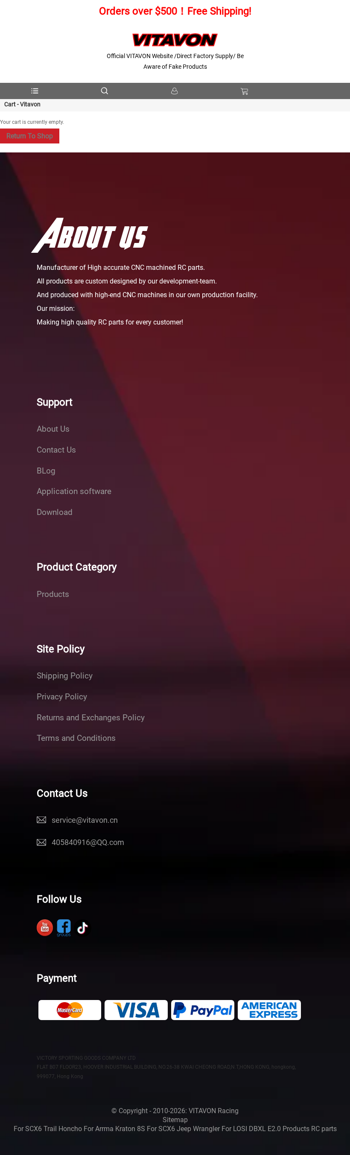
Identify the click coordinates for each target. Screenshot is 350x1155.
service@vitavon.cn (85, 820)
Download (55, 512)
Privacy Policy (62, 697)
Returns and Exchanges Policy (91, 717)
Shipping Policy (65, 676)
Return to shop (29, 136)
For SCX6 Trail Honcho (48, 1129)
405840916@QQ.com (88, 842)
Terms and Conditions (76, 738)
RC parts (324, 1129)
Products (53, 594)
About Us (53, 429)
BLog (46, 471)
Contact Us (56, 450)
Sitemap (175, 1120)
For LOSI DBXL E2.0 (251, 1129)
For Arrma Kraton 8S (114, 1129)
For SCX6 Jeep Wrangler (183, 1129)
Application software (74, 491)
